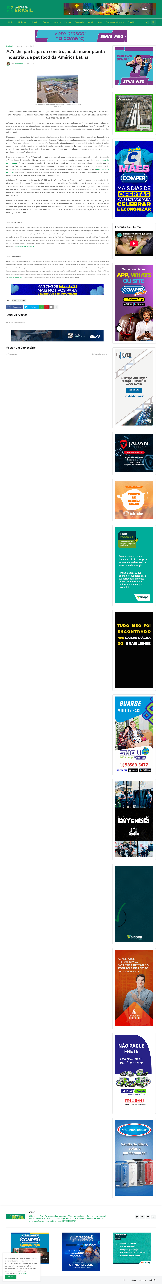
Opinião (131, 22)
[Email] (51, 307)
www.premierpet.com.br (16, 277)
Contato (142, 1280)
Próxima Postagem (99, 354)
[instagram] (153, 1217)
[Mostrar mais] (56, 307)
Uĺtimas (22, 22)
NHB (10, 22)
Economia (79, 22)
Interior (57, 22)
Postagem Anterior (15, 354)
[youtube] (148, 1217)
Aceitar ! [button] (11, 1277)
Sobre (133, 1280)
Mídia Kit (152, 1280)
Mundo (91, 22)
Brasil (34, 22)
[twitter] (142, 1217)
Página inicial (11, 46)
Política (67, 22)
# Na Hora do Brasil (26, 46)
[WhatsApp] (41, 307)
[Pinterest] (46, 307)
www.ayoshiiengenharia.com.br (24, 246)
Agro (100, 22)
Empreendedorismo (115, 22)
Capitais (46, 22)
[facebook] (137, 1217)
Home (126, 1280)
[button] (147, 22)
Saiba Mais (22, 1273)
